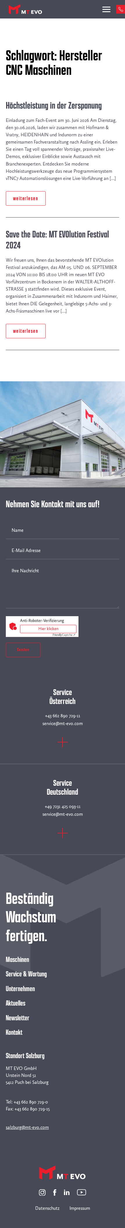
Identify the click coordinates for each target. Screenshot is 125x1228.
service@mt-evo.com (62, 723)
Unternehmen (20, 988)
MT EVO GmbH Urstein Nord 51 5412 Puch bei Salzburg (27, 1075)
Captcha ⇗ (64, 635)
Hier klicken (48, 628)
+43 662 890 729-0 (31, 1102)
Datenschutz (47, 1208)
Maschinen (17, 959)
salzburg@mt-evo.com (27, 1127)
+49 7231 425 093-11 (63, 806)
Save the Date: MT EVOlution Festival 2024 (57, 240)
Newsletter (17, 1018)
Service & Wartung (26, 974)
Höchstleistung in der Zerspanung (54, 105)
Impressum (79, 1208)
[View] (63, 745)
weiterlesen (25, 198)
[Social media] (42, 1192)
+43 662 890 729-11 (62, 715)
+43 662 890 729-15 (32, 1109)
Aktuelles (15, 1003)
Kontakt (14, 1032)
